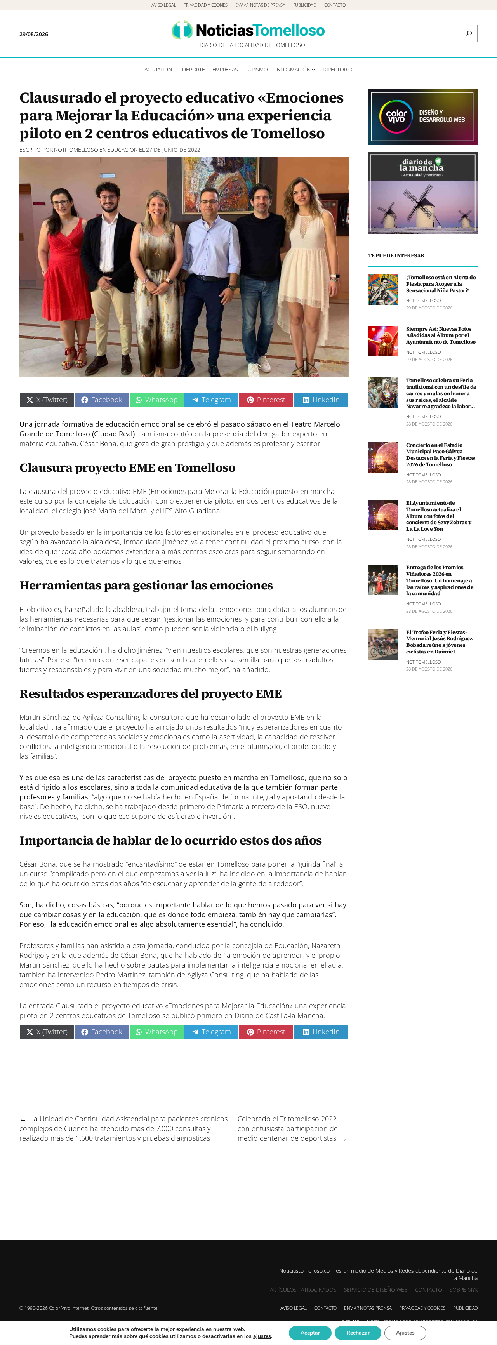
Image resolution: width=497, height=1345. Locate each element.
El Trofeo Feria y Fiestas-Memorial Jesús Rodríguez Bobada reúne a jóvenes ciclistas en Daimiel (439, 642)
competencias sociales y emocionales (130, 736)
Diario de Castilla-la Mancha (279, 1015)
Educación (122, 149)
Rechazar (358, 1332)
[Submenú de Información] (313, 69)
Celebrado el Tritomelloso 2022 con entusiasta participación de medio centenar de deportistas (288, 1128)
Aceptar (310, 1332)
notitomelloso (76, 149)
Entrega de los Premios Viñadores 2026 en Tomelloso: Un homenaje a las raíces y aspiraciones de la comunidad (439, 581)
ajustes (262, 1336)
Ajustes (405, 1332)
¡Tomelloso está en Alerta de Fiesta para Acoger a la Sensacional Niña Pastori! (441, 284)
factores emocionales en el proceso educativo (237, 532)
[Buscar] (469, 33)
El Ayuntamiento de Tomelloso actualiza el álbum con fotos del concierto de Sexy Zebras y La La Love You (438, 516)
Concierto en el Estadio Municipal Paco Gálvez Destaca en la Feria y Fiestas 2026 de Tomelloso (440, 455)
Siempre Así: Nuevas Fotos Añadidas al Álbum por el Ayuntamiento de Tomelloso (441, 335)
